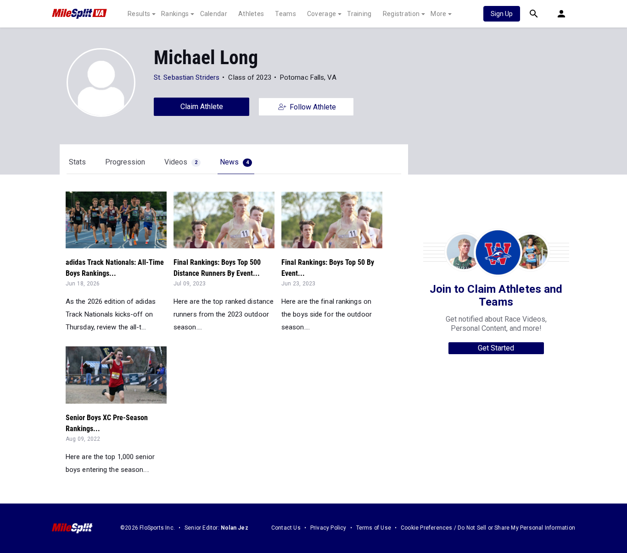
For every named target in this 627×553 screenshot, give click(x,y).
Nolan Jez (234, 528)
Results (139, 13)
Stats (77, 162)
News (234, 162)
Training (359, 13)
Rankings (175, 13)
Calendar (213, 13)
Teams (285, 13)
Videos (180, 162)
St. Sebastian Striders (186, 77)
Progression (125, 162)
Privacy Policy (328, 528)
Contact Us (286, 528)
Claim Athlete (201, 106)
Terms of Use (373, 528)
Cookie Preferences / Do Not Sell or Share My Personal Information (488, 528)
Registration (401, 13)
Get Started (496, 348)
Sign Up (502, 13)
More (438, 13)
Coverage (321, 13)
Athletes (251, 13)
